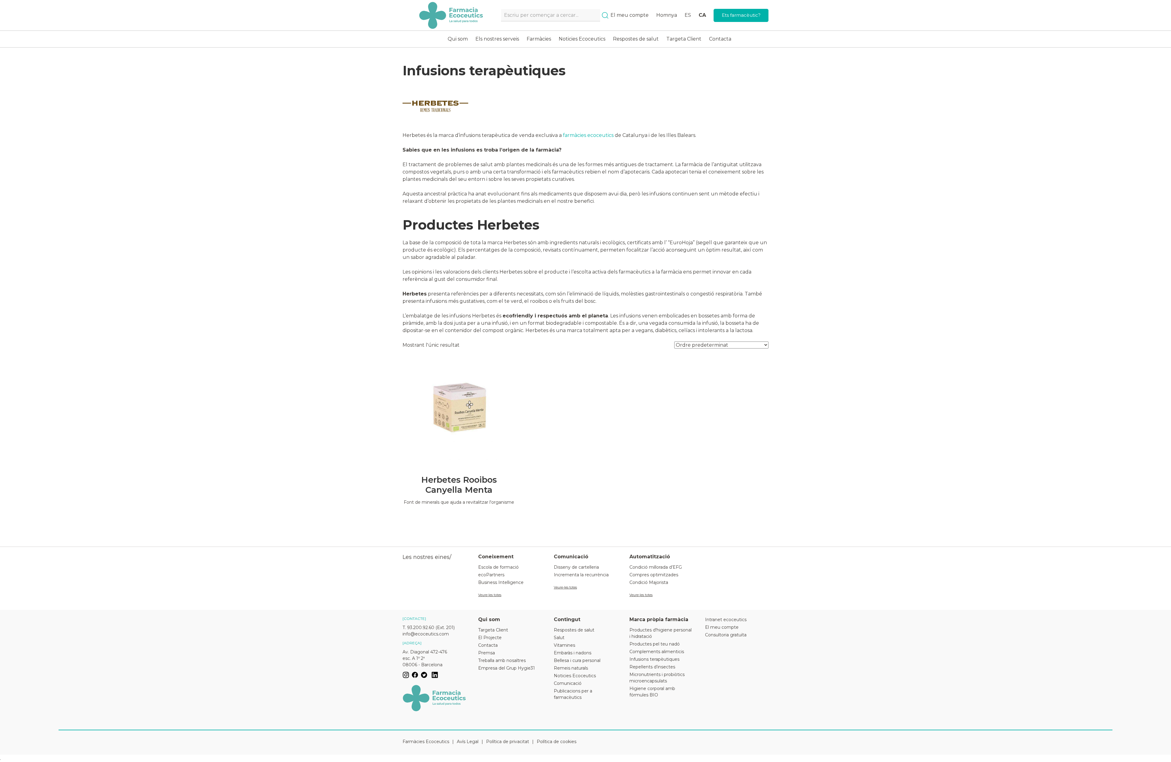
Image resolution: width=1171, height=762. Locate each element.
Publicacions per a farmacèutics (573, 694)
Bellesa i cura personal (577, 660)
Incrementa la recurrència (581, 575)
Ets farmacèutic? (741, 15)
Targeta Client (683, 39)
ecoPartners (491, 575)
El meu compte (630, 15)
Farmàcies (539, 39)
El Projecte (490, 637)
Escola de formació (498, 567)
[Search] (605, 15)
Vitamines (564, 645)
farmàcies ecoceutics (588, 135)
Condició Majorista (648, 582)
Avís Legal (467, 741)
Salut (559, 637)
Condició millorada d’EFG (655, 567)
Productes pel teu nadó (654, 644)
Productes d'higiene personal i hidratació (660, 633)
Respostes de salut (636, 39)
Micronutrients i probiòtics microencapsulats (657, 678)
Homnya (666, 15)
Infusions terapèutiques (654, 659)
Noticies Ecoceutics (582, 39)
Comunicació (568, 683)
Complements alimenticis (656, 651)
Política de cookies (556, 741)
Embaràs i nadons (572, 653)
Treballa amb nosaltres (502, 660)
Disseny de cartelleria (576, 567)
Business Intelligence (501, 582)
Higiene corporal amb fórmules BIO (652, 692)
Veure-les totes (489, 595)
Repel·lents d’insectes (652, 667)
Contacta (720, 39)
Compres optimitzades (653, 575)
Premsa (486, 653)
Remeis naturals (571, 668)
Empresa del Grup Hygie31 (506, 668)
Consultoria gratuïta (726, 635)
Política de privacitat (507, 741)
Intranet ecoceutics (726, 619)
